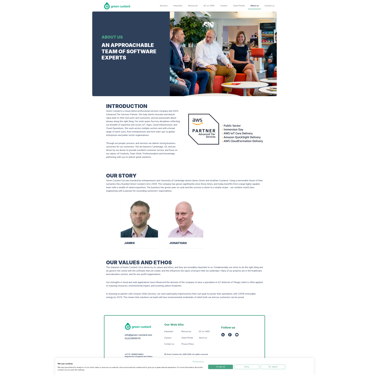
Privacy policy (198, 361)
